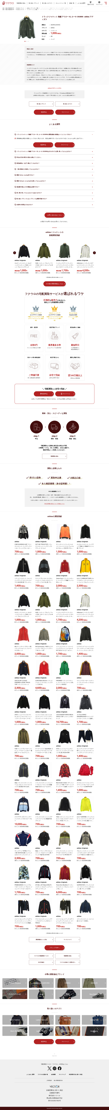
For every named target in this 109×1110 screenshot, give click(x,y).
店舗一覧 (71, 3)
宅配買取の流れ (21, 3)
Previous (14, 252)
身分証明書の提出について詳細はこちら (54, 503)
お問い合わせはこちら (54, 215)
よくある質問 (81, 3)
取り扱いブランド (34, 3)
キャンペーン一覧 (61, 3)
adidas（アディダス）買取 (32, 8)
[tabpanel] (27, 27)
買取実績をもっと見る (41, 939)
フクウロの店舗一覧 (43, 1074)
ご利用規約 (49, 1080)
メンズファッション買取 (32, 9)
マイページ (65, 112)
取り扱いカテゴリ (47, 3)
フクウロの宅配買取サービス (41, 955)
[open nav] (106, 3)
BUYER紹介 (41, 962)
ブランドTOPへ (54, 947)
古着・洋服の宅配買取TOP (8, 8)
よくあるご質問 (30, 1074)
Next (94, 252)
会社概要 (53, 1074)
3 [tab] (28, 41)
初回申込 (44, 112)
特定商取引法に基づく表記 (75, 1074)
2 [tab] (26, 41)
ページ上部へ (54, 1055)
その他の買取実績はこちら (54, 284)
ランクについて (68, 939)
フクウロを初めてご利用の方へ (67, 962)
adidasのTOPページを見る (54, 88)
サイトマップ (62, 1074)
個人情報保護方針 (58, 1080)
